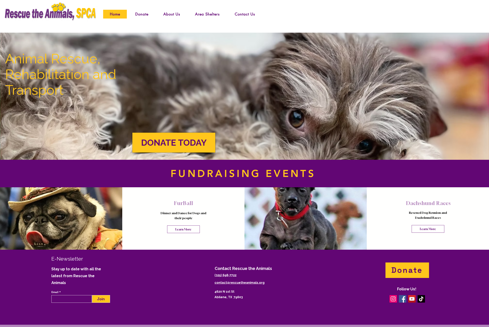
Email (55, 292)
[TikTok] (421, 299)
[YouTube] (412, 299)
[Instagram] (393, 299)
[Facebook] (402, 299)
